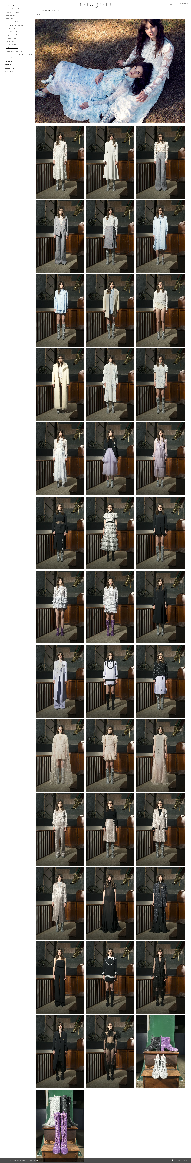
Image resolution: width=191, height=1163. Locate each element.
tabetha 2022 (12, 19)
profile (8, 65)
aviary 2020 (11, 32)
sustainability (11, 68)
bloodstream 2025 (14, 9)
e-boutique (10, 58)
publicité (9, 61)
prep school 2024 (14, 12)
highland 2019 (12, 35)
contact (8, 1160)
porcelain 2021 (12, 22)
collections (10, 5)
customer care (19, 1160)
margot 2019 (12, 38)
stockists (9, 71)
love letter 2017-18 (14, 51)
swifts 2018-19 (12, 41)
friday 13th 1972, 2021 (15, 25)
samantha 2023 (13, 15)
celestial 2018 (12, 48)
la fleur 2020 (12, 28)
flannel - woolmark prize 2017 (19, 54)
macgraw (183, 1161)
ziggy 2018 (11, 44)
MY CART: (183, 4)
